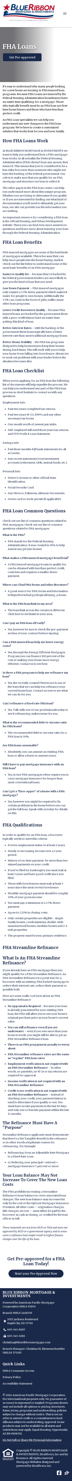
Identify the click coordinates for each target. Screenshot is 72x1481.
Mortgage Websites (29, 1462)
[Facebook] (59, 1473)
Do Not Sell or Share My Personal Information (32, 1440)
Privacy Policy (12, 1377)
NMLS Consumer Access (18, 1370)
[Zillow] (66, 1473)
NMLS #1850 (27, 1306)
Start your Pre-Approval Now (36, 1273)
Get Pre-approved (22, 57)
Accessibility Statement (17, 1383)
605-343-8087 (16, 1329)
